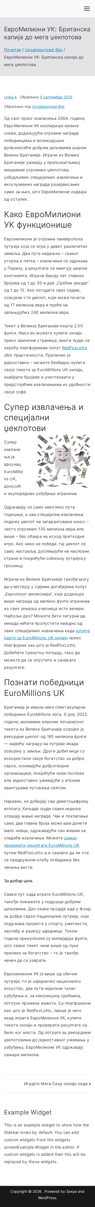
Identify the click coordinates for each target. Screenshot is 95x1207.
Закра (71, 1191)
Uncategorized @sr (48, 106)
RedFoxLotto (74, 347)
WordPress (47, 1198)
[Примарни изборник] (87, 8)
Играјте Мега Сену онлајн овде (56, 1083)
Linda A (10, 97)
